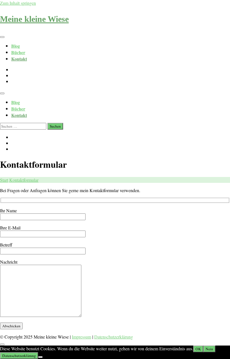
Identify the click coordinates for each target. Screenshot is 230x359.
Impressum (81, 337)
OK (198, 348)
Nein (209, 348)
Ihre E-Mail (10, 228)
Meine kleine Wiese (34, 19)
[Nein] (40, 357)
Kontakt (19, 59)
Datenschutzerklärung (113, 337)
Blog (15, 46)
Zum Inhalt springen (18, 3)
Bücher (18, 52)
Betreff (6, 245)
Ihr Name (8, 210)
